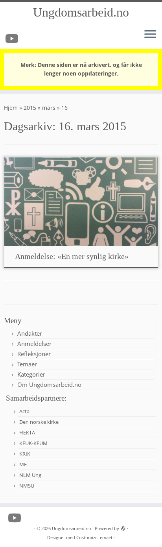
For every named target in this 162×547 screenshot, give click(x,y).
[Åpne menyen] (150, 35)
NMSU (26, 485)
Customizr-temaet (94, 537)
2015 (30, 107)
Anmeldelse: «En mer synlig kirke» (72, 256)
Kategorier (31, 374)
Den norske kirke (39, 421)
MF (23, 464)
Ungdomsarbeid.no (81, 12)
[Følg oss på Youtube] (13, 38)
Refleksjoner (34, 354)
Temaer (27, 364)
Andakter (29, 333)
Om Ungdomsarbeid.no (49, 384)
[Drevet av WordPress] (123, 527)
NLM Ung (30, 475)
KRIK (24, 453)
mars (48, 107)
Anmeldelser (34, 343)
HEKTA (27, 432)
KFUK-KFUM (33, 443)
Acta (24, 411)
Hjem (11, 107)
